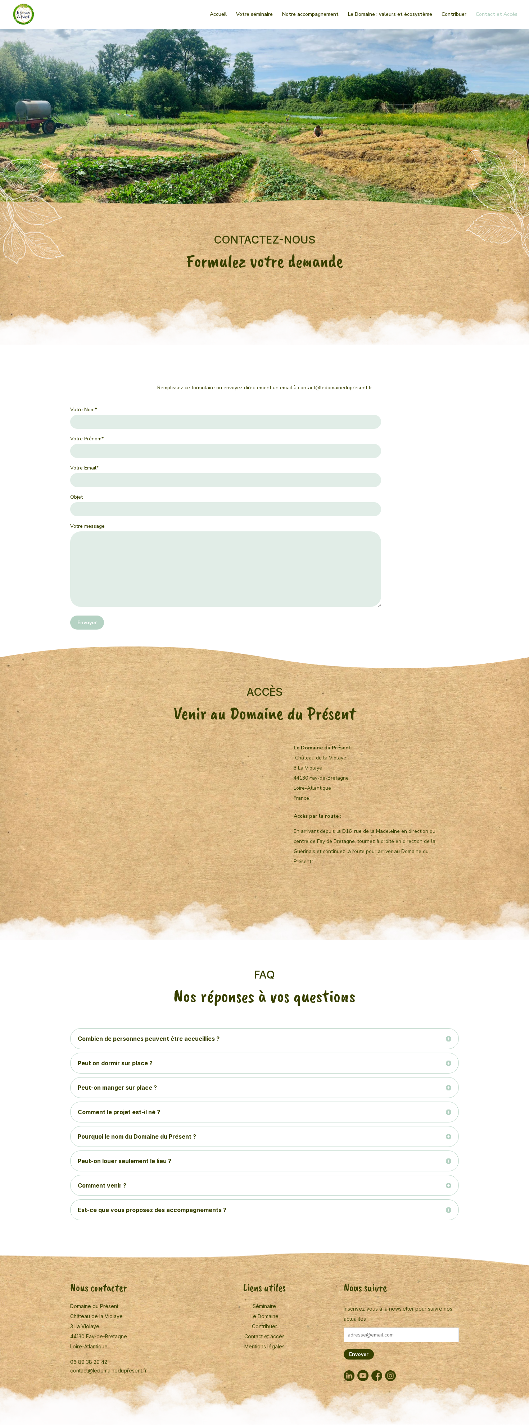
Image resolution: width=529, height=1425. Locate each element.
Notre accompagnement (310, 15)
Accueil (218, 15)
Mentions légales (264, 1346)
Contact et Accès (496, 15)
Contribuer (454, 15)
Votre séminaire (254, 15)
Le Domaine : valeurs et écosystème (390, 15)
